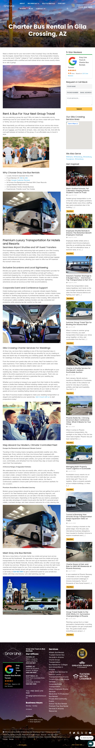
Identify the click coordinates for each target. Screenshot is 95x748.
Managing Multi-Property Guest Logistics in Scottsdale (78, 467)
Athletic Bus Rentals (56, 652)
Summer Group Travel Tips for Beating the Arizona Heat (79, 323)
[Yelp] (82, 733)
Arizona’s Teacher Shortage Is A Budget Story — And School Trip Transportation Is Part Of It (79, 278)
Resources (53, 711)
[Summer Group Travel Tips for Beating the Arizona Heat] (79, 310)
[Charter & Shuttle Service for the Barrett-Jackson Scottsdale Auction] (79, 355)
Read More (70, 211)
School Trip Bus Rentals (58, 704)
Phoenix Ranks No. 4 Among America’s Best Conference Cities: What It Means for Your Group (78, 421)
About (22, 3)
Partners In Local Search (53, 732)
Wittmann (69, 157)
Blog (31, 9)
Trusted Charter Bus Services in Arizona (14, 737)
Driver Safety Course (36, 719)
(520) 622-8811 (85, 7)
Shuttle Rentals (48, 3)
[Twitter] (74, 733)
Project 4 (43, 732)
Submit (79, 109)
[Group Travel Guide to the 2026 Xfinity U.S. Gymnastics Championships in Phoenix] (79, 599)
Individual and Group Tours (35, 737)
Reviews (23, 9)
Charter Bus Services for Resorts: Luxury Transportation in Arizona (58, 674)
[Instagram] (86, 733)
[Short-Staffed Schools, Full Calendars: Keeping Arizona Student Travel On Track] (79, 176)
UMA (21, 178)
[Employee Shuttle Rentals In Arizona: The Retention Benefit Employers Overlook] (79, 221)
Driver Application (35, 721)
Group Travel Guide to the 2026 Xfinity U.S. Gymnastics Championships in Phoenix (78, 614)
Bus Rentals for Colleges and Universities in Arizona (58, 667)
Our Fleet (61, 3)
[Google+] (78, 733)
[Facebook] (70, 733)
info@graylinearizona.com (84, 5)
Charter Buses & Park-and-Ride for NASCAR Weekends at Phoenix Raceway (78, 566)
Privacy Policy (57, 737)
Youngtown (70, 159)
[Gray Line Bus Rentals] (9, 6)
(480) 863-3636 (31, 684)
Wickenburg (87, 157)
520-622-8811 (18, 572)
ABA (26, 178)
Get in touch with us (42, 397)
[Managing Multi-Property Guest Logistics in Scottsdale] (79, 454)
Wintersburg (78, 157)
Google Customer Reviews (20, 180)
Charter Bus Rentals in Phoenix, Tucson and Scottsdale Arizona (21, 734)
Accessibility (47, 737)
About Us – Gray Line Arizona (49, 734)
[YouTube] (90, 733)
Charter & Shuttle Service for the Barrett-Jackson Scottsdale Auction (78, 370)
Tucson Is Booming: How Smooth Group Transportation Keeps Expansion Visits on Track (79, 517)
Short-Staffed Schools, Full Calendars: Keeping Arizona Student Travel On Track (77, 190)
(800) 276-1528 (35, 692)
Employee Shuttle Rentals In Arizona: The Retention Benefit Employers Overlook (79, 233)
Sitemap (11, 739)
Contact (39, 9)
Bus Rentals (32, 3)
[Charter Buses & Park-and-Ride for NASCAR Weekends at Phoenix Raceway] (79, 551)
